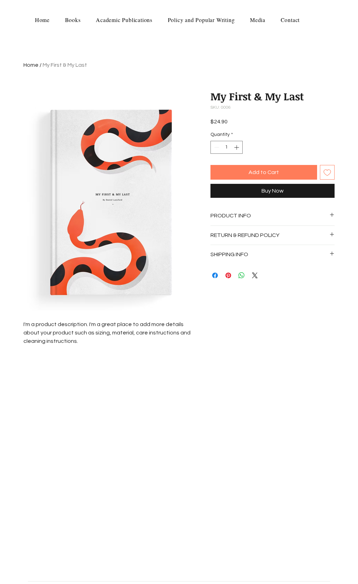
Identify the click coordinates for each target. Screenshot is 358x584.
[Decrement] (216, 147)
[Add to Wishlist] (327, 172)
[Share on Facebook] (215, 275)
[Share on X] (255, 275)
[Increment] (237, 147)
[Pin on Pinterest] (228, 275)
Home (30, 65)
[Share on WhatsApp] (241, 275)
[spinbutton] (226, 147)
